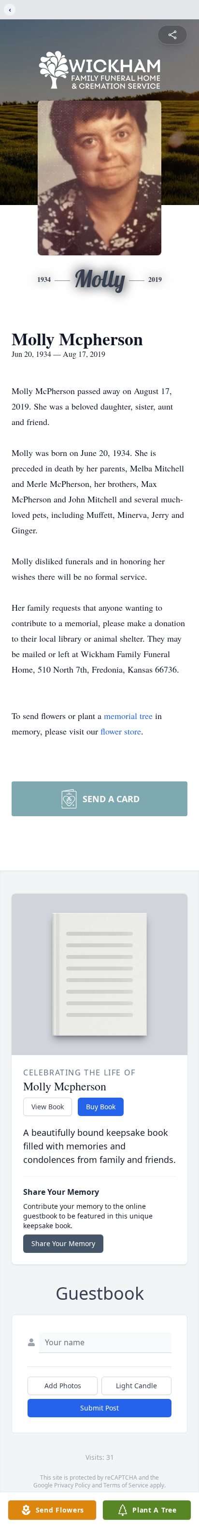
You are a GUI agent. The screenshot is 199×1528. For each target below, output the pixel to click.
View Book (47, 1106)
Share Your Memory (63, 1243)
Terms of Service (125, 1485)
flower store (120, 731)
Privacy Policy (72, 1485)
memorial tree (128, 715)
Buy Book (100, 1106)
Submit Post (99, 1407)
